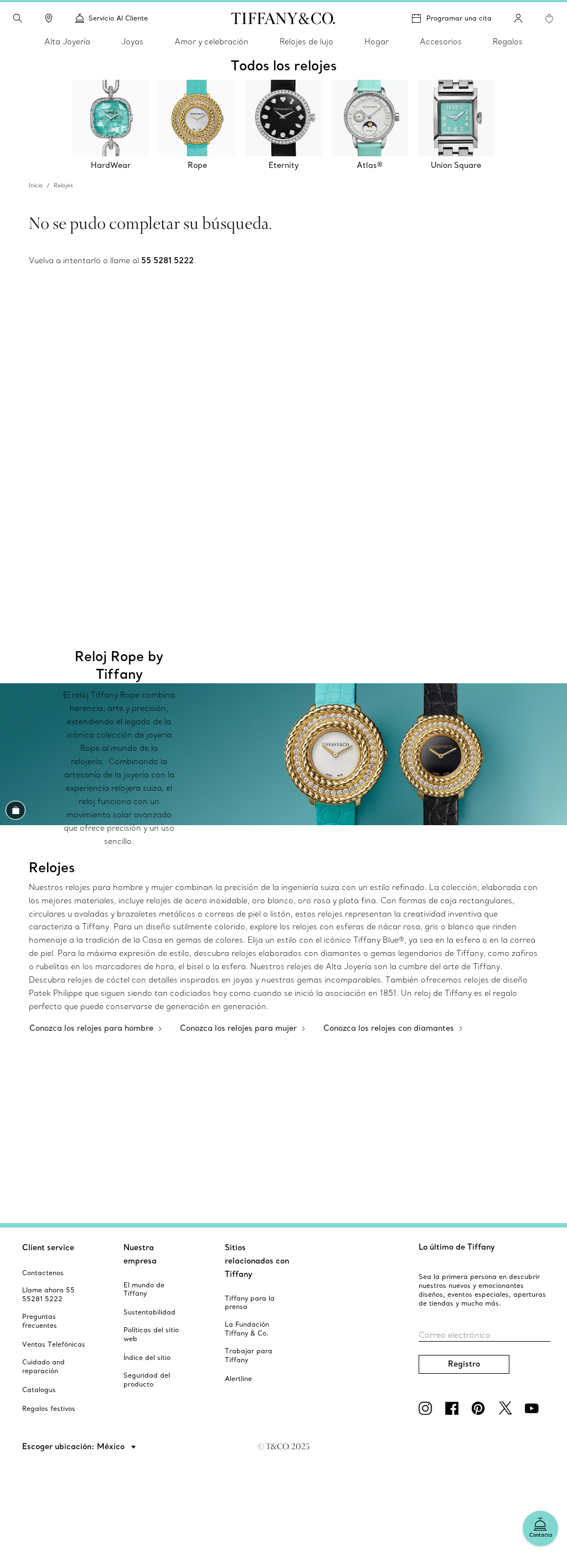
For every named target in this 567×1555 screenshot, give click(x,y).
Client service (48, 1247)
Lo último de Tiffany (457, 1247)
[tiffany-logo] (283, 18)
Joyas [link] (132, 42)
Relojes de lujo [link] (306, 42)
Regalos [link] (508, 42)
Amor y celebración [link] (211, 42)
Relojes (63, 185)
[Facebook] (454, 1408)
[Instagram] (427, 1408)
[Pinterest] (480, 1408)
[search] (17, 18)
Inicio (36, 185)
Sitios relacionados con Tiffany (257, 1260)
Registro (464, 1364)
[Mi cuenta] (518, 18)
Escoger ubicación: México (74, 1446)
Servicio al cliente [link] (118, 18)
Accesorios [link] (441, 42)
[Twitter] (507, 1408)
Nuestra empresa (140, 1254)
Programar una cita (459, 18)
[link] (48, 18)
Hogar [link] (376, 42)
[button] (17, 18)
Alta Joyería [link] (67, 42)
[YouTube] (534, 1408)
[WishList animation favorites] (549, 18)
